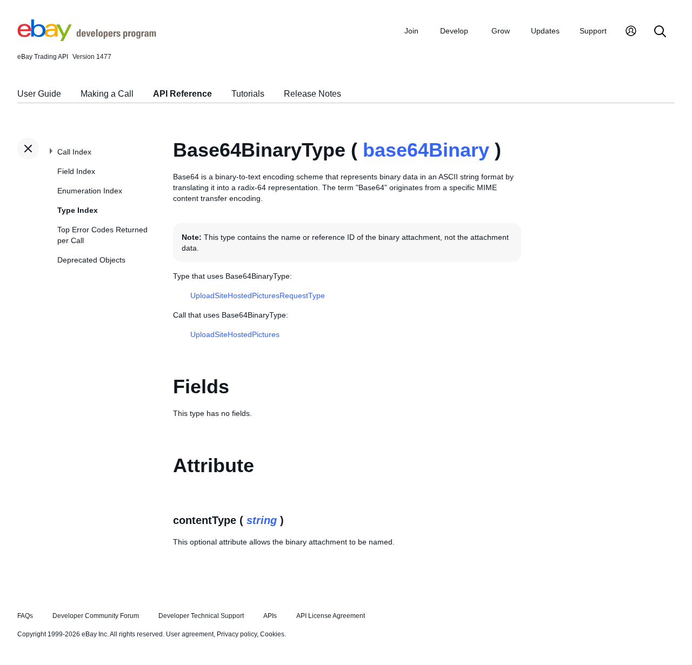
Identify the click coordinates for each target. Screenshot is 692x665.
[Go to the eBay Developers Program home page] (86, 38)
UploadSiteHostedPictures (235, 334)
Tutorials (247, 93)
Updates (545, 30)
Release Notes (312, 93)
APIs (270, 616)
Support (593, 30)
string (262, 520)
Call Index (74, 151)
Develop (454, 30)
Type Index (77, 210)
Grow (500, 30)
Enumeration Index (89, 190)
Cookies (272, 634)
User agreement (190, 634)
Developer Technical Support (201, 616)
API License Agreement (330, 616)
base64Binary (426, 150)
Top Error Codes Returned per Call (102, 235)
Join (411, 30)
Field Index (76, 171)
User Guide (39, 93)
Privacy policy (237, 634)
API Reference (182, 93)
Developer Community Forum (95, 616)
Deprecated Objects (91, 260)
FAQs (25, 616)
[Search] (660, 32)
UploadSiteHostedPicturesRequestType (257, 295)
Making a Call (107, 93)
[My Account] (631, 32)
